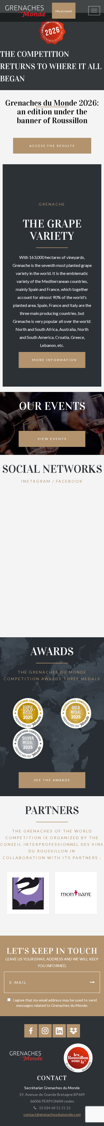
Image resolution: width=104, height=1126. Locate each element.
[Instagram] (45, 1030)
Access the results (52, 146)
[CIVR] (78, 1057)
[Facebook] (31, 1030)
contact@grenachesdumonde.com (52, 1114)
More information (54, 360)
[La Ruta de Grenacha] (28, 893)
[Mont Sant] (76, 893)
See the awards (52, 780)
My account (63, 11)
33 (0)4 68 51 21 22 (54, 1107)
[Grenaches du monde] (26, 1055)
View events (52, 439)
